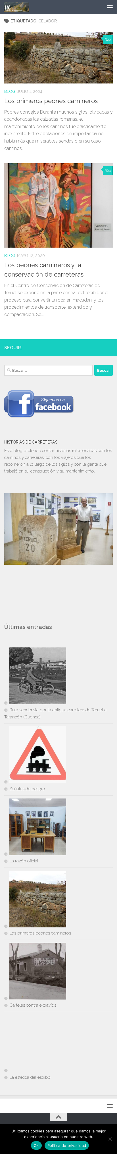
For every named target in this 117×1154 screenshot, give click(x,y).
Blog (9, 91)
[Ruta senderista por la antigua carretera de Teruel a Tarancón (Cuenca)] (35, 676)
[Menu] (110, 7)
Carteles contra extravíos (32, 1005)
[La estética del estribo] (35, 1044)
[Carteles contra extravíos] (35, 972)
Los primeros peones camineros (51, 100)
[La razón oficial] (35, 828)
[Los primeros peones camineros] (35, 900)
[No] (110, 1139)
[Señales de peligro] (35, 755)
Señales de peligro (27, 788)
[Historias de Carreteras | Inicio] (21, 7)
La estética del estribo (30, 1077)
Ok (36, 1145)
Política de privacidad (66, 1145)
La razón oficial (23, 861)
